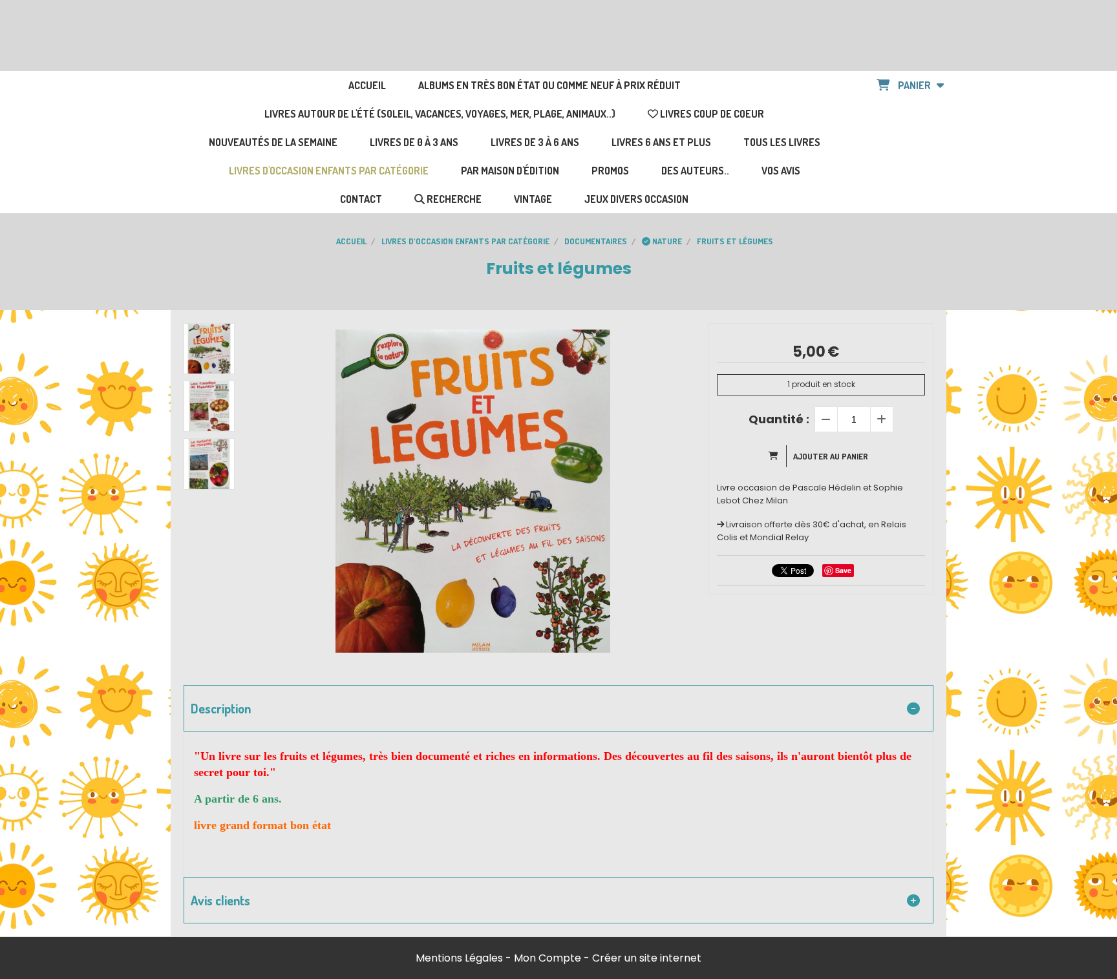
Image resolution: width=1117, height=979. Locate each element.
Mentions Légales (459, 958)
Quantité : (779, 419)
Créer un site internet (646, 958)
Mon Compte (547, 958)
